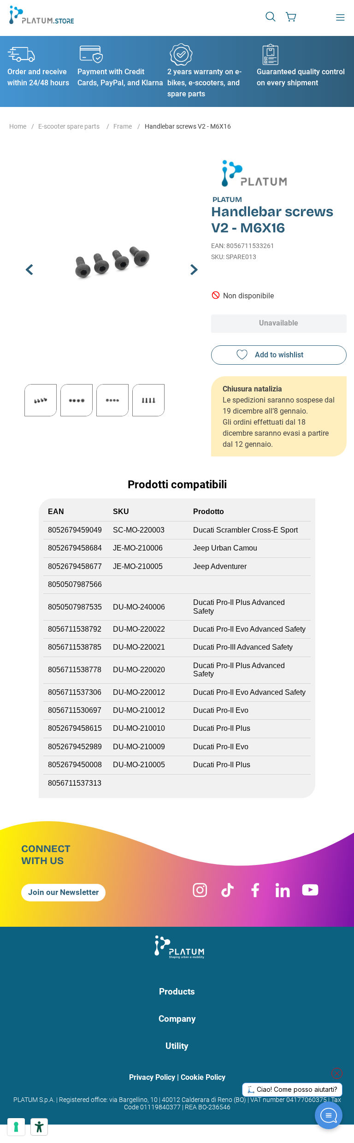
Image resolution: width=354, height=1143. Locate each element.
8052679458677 (75, 566)
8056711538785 (74, 647)
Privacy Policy (152, 1077)
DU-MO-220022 (139, 629)
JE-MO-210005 (138, 566)
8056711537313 (74, 783)
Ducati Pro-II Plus (221, 728)
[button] (271, 16)
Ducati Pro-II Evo (220, 710)
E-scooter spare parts (69, 126)
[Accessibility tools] (39, 1127)
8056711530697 (74, 710)
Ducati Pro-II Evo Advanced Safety (249, 629)
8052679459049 (75, 530)
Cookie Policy (203, 1077)
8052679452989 (75, 747)
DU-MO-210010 (139, 728)
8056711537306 (74, 692)
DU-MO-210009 (139, 747)
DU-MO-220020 (139, 670)
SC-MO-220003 (139, 530)
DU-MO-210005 (139, 765)
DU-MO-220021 (139, 647)
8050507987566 (75, 584)
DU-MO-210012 (139, 710)
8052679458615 (75, 728)
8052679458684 (75, 548)
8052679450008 (75, 765)
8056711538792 (74, 629)
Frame (122, 126)
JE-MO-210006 (138, 548)
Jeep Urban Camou (225, 548)
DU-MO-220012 (139, 692)
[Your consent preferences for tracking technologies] (16, 1127)
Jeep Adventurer (220, 566)
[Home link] (17, 127)
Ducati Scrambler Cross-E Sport (245, 530)
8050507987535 (76, 607)
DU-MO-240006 (139, 607)
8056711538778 (74, 670)
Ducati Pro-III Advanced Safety (243, 647)
